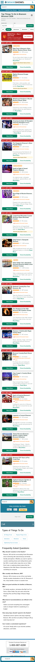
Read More (16, 60)
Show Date (4, 23)
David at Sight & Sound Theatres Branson (20, 169)
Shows (32, 29)
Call (3, 524)
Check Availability (25, 67)
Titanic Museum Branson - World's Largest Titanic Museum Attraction (21, 435)
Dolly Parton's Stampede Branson (20, 240)
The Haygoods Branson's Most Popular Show (22, 143)
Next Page (29, 516)
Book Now (10, 67)
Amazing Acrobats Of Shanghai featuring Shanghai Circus (23, 121)
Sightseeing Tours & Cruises (11, 542)
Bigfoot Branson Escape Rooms (20, 75)
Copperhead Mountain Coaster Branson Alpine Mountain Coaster (22, 217)
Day (15, 23)
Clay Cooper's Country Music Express (22, 374)
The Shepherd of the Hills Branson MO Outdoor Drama (22, 309)
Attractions (24, 29)
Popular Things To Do (21, 534)
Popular (8, 29)
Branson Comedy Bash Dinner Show (22, 353)
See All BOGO (27, 36)
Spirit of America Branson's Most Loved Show (21, 396)
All (3, 29)
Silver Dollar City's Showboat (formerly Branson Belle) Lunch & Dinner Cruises (23, 264)
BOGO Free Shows (11, 10)
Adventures (16, 29)
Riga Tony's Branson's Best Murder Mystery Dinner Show (22, 49)
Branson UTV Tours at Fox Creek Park (21, 458)
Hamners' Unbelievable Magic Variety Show (22, 331)
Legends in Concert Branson (22, 415)
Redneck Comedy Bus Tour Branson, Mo (21, 287)
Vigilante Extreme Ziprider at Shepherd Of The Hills (22, 480)
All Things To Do (8, 534)
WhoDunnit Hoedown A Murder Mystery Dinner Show (22, 99)
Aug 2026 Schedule (23, 10)
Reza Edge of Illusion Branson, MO (22, 194)
